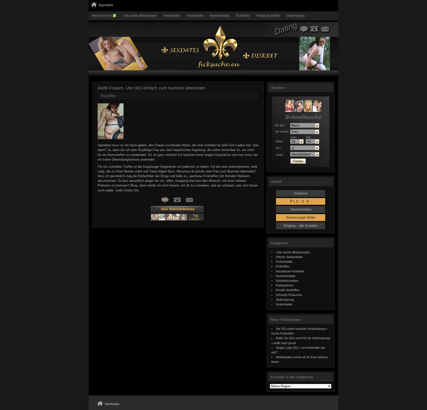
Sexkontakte (171, 15)
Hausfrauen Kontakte (290, 271)
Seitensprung (296, 15)
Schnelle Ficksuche (289, 295)
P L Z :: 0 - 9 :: (300, 201)
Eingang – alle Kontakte (301, 225)
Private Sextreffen (268, 15)
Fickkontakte (195, 15)
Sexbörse (300, 193)
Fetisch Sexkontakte (289, 257)
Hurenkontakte (220, 15)
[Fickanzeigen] (102, 6)
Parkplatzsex (284, 285)
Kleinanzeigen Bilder (300, 217)
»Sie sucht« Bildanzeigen (140, 15)
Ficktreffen (243, 15)
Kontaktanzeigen (287, 280)
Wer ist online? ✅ (104, 15)
